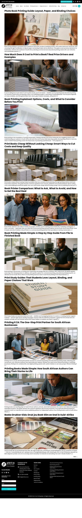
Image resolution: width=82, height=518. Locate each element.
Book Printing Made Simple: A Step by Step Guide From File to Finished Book (38, 234)
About (35, 467)
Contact (36, 470)
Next (76, 456)
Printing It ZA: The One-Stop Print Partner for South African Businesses (37, 324)
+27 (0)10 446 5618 (24, 474)
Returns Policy (37, 478)
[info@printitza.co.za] (18, 477)
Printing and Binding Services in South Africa (57, 470)
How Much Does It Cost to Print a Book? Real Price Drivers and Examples (38, 56)
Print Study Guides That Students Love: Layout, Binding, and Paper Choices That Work (38, 279)
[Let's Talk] (79, 6)
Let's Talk (75, 6)
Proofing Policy (37, 476)
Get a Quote (36, 469)
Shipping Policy (37, 480)
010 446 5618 (11, 1)
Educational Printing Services (56, 462)
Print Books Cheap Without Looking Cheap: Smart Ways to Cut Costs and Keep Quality (39, 145)
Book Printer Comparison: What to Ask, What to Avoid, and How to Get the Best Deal (40, 190)
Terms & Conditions (38, 482)
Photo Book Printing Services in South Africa (56, 473)
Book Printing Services (55, 464)
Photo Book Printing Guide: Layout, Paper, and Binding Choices (39, 10)
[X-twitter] (75, 1)
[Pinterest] (77, 1)
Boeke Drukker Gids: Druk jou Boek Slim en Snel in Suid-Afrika (39, 414)
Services (35, 465)
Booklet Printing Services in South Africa (56, 467)
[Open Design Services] (47, 6)
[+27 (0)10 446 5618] (18, 474)
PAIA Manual (36, 472)
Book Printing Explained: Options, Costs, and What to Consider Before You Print (39, 100)
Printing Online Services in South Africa (57, 477)
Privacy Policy (37, 474)
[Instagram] (73, 1)
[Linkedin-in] (79, 1)
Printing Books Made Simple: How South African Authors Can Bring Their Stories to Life (38, 370)
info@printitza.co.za (24, 477)
